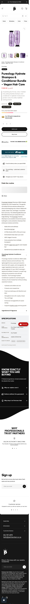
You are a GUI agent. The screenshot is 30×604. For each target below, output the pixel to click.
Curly (19, 21)
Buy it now (14, 134)
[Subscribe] (24, 486)
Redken (14, 585)
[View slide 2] (14, 448)
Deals (4, 21)
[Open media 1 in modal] (24, 28)
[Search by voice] (22, 16)
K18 (7, 587)
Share (5, 195)
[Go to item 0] (4, 55)
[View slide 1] (12, 448)
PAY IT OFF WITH (9, 152)
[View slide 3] (16, 448)
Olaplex (3, 587)
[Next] (26, 2)
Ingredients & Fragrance (9, 310)
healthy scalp (13, 305)
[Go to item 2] (10, 55)
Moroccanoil (19, 585)
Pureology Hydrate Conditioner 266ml (11, 255)
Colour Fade (17, 103)
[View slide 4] (17, 510)
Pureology (4, 66)
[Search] (25, 16)
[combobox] (13, 16)
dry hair (12, 229)
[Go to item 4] (22, 55)
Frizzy (25, 21)
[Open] (4, 600)
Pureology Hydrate (7, 202)
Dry (10, 103)
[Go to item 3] (16, 55)
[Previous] (2, 2)
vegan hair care (13, 245)
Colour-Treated (6, 107)
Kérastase (11, 21)
